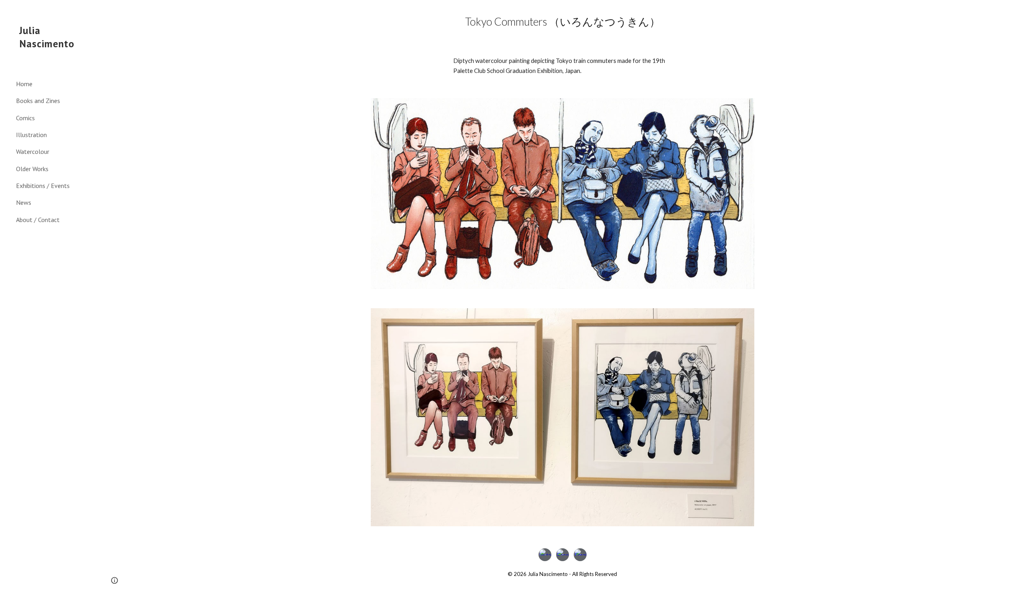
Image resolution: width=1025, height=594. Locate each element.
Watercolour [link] (32, 151)
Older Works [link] (32, 169)
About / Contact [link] (38, 220)
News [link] (23, 202)
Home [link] (24, 84)
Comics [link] (25, 118)
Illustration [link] (31, 135)
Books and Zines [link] (38, 101)
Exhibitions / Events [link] (43, 186)
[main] (563, 22)
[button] (1015, 11)
